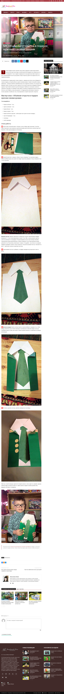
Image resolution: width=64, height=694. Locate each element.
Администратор (48, 72)
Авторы (43, 12)
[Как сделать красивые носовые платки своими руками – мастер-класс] (35, 596)
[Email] (27, 61)
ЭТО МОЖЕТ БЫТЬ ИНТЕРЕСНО (8, 589)
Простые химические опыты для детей (32, 569)
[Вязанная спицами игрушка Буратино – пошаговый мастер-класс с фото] (47, 670)
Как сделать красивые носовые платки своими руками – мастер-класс (35, 602)
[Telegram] (24, 61)
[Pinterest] (53, 1)
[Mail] (11, 583)
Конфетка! (37, 0)
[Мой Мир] (5, 562)
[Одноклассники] (4, 562)
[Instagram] (51, 1)
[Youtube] (62, 1)
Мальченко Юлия (9, 55)
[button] (61, 12)
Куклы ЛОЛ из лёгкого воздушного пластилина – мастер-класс (20, 602)
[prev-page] (2, 606)
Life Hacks (36, 12)
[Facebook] (49, 1)
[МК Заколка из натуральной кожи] (47, 664)
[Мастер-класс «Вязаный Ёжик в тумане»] (47, 676)
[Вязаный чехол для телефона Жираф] (47, 658)
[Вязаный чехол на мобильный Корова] (47, 652)
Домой (2, 15)
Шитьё (12, 12)
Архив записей (51, 692)
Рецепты (50, 12)
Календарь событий (37, 692)
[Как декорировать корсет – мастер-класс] (53, 68)
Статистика (58, 692)
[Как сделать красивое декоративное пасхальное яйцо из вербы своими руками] (7, 596)
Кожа (18, 12)
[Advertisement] (39, 6)
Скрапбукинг (8, 43)
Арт (30, 12)
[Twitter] (57, 1)
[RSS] (55, 1)
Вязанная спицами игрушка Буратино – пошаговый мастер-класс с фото (56, 670)
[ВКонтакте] (2, 562)
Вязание (6, 12)
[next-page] (4, 606)
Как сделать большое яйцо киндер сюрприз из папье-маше (9, 570)
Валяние (24, 12)
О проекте (28, 0)
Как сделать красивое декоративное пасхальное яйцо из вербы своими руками (7, 602)
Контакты (32, 0)
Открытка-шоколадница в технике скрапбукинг (20, 546)
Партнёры (42, 0)
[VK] (13, 61)
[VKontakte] (60, 1)
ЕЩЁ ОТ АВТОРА (20, 589)
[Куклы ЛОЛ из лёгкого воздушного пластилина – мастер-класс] (21, 596)
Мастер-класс (7, 557)
